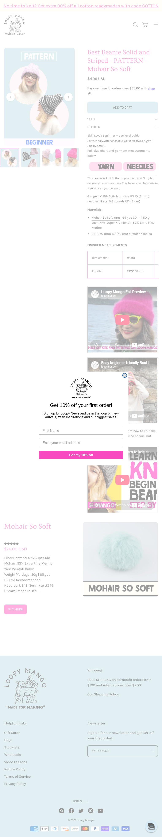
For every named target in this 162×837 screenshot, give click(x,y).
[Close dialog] (125, 375)
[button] (151, 826)
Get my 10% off (81, 455)
